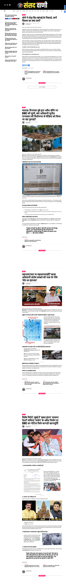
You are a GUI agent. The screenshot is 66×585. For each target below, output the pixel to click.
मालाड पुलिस (38, 503)
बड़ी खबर (14, 11)
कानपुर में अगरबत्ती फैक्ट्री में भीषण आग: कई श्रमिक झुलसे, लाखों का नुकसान (11, 61)
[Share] (65, 12)
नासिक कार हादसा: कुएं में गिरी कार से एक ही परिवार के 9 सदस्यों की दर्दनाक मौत (11, 44)
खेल (34, 11)
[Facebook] (65, 6)
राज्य (20, 11)
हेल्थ (40, 11)
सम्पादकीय (24, 11)
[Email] (65, 10)
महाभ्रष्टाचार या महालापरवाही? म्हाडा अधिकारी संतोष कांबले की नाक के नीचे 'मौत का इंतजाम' (10, 29)
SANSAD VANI (28, 24)
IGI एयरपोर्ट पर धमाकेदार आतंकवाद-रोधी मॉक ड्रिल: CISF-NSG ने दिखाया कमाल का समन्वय (11, 52)
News (5, 21)
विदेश (27, 11)
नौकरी (52, 11)
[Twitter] (65, 8)
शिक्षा (32, 11)
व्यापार (30, 11)
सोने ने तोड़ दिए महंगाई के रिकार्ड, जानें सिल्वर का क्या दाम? (11, 16)
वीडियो (43, 11)
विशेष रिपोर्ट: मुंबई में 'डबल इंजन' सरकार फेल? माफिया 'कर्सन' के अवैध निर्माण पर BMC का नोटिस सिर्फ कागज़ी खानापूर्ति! (11, 34)
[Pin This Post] (14, 18)
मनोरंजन (38, 11)
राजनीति (18, 11)
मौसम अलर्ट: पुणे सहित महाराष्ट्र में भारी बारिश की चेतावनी (11, 48)
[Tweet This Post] (10, 18)
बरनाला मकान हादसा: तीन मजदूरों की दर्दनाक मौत (10, 57)
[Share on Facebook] (6, 18)
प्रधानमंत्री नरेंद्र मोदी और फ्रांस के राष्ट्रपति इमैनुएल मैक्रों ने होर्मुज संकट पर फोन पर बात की (11, 39)
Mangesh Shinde (28, 560)
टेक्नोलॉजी (47, 11)
